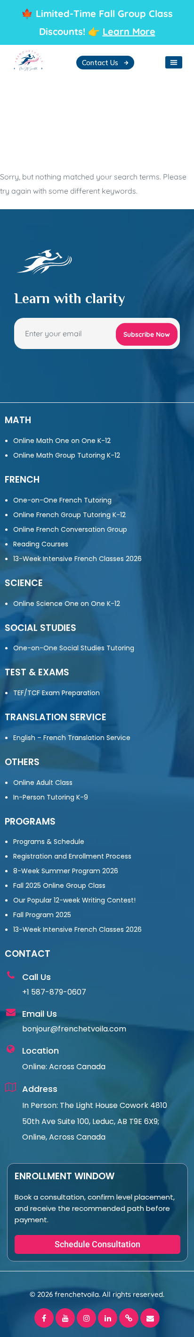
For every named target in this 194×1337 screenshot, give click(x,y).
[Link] (128, 1318)
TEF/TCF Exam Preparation (56, 693)
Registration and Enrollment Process (72, 856)
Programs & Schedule (48, 841)
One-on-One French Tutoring (62, 500)
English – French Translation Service (71, 737)
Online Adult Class (43, 782)
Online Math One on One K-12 (62, 440)
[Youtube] (65, 1318)
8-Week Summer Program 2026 (65, 871)
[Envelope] (150, 1318)
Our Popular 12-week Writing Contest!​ (74, 900)
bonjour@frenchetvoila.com (74, 1028)
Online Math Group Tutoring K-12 (66, 455)
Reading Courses (40, 544)
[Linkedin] (107, 1318)
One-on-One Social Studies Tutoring (73, 648)
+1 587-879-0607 (54, 992)
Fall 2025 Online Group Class (59, 885)
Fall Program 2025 (42, 915)
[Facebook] (44, 1318)
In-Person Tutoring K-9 (50, 797)
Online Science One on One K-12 (66, 603)
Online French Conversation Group (70, 529)
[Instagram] (86, 1318)
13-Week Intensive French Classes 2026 (77, 558)
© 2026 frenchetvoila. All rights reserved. (97, 1294)
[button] (173, 62)
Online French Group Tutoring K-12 (69, 514)
